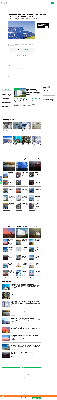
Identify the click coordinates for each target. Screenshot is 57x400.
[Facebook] (1, 0)
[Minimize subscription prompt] (55, 398)
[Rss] (3, 0)
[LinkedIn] (6, 0)
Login (52, 3)
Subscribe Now (36, 398)
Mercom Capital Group (33, 375)
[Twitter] (5, 0)
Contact (24, 375)
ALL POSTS (21, 70)
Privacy (40, 375)
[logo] (4, 3)
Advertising (15, 375)
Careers (28, 375)
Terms (43, 375)
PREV (9, 70)
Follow (9, 40)
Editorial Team (20, 375)
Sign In (26, 55)
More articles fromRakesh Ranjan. (14, 65)
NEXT (34, 70)
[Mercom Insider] (35, 0)
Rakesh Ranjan (15, 19)
